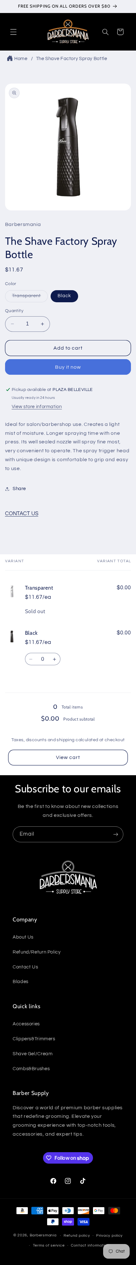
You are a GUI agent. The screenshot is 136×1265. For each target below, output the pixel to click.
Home (21, 58)
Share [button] (19, 488)
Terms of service (49, 1245)
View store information (37, 406)
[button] (13, 31)
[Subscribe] (115, 834)
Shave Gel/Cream (33, 1053)
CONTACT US (21, 513)
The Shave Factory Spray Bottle (71, 58)
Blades (20, 981)
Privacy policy (109, 1235)
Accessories (26, 1024)
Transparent (30, 297)
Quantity (14, 311)
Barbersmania (43, 1235)
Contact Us (25, 967)
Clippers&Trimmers (34, 1038)
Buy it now (68, 367)
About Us (23, 937)
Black (64, 295)
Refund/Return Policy (37, 952)
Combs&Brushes (31, 1068)
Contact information (90, 1245)
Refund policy (77, 1235)
